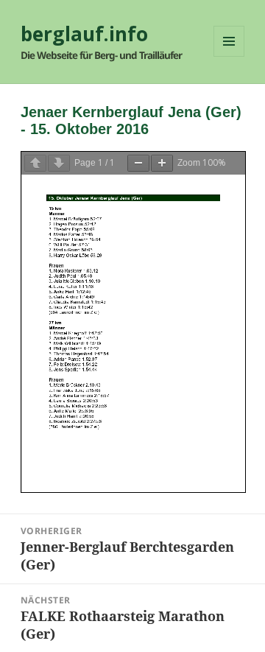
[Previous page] (35, 163)
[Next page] (59, 163)
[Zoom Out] (138, 163)
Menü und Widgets (229, 56)
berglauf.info (84, 34)
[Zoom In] (162, 163)
